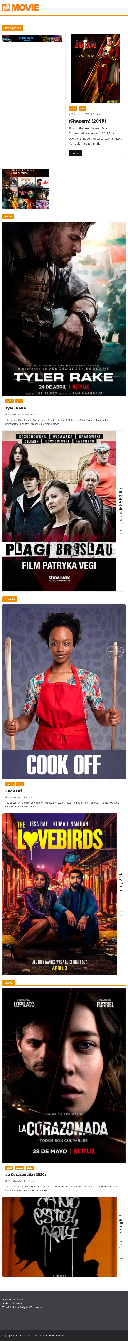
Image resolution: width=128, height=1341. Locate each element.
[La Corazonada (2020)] (64, 1075)
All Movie (97, 114)
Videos (82, 108)
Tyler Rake (15, 408)
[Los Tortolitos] (59, 894)
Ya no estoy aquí (121, 1224)
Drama (9, 1168)
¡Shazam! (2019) (87, 121)
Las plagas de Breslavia (121, 498)
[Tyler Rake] (64, 309)
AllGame (6, 1303)
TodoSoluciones (10, 1307)
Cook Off (13, 790)
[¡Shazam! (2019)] (96, 69)
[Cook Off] (64, 691)
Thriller (19, 1168)
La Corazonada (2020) (25, 1174)
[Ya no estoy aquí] (59, 1237)
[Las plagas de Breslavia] (59, 511)
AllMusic (6, 1299)
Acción (73, 108)
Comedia (10, 784)
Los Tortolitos (121, 881)
